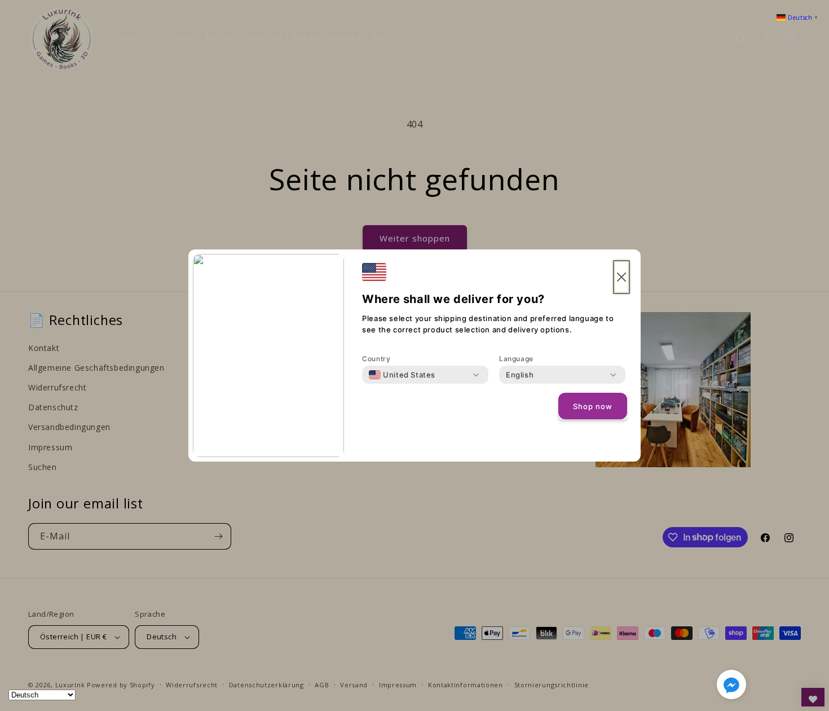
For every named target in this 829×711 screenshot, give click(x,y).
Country (376, 358)
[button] (731, 687)
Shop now (592, 406)
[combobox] (402, 374)
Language (516, 358)
